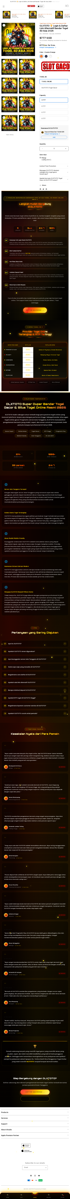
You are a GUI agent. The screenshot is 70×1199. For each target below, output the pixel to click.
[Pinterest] (46, 189)
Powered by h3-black (40, 1189)
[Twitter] (44, 189)
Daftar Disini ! (56, 1)
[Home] (31, 6)
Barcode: (52, 33)
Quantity (43, 144)
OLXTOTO (31, 1189)
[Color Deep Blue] (46, 56)
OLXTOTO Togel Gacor (49, 88)
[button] (3, 6)
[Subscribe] (46, 1167)
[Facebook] (41, 189)
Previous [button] (2, 2)
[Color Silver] (50, 56)
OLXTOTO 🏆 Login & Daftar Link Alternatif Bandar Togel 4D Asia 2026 (35, 1)
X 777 (43, 100)
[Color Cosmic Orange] (41, 56)
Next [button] (68, 2)
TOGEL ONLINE (47, 81)
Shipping (50, 40)
